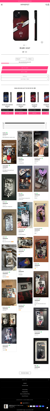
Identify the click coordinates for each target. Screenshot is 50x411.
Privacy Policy (25, 389)
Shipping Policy (25, 391)
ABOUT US (24, 379)
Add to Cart (7, 113)
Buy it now (24, 71)
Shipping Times (25, 79)
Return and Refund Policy (25, 393)
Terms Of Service (25, 396)
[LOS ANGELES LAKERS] (21, 97)
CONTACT (25, 383)
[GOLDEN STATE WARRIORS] (7, 97)
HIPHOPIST (25, 4)
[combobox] (7, 110)
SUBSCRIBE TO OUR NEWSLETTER (24, 399)
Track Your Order (25, 385)
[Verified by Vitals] (14, 407)
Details (25, 76)
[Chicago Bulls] (34, 97)
